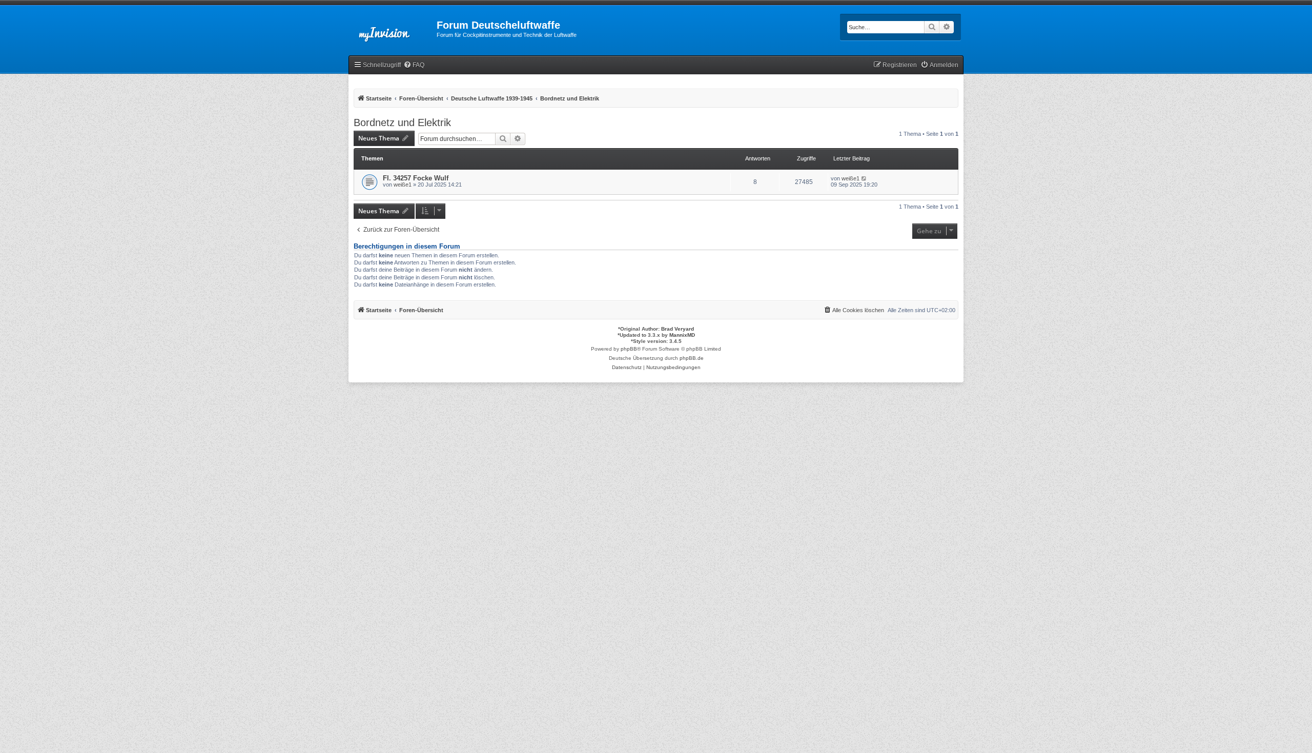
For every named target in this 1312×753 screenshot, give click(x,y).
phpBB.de (692, 358)
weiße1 (403, 184)
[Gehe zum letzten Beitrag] (864, 178)
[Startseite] (392, 28)
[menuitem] (413, 65)
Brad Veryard (677, 329)
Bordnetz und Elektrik (402, 122)
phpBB (629, 349)
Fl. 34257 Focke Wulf (415, 178)
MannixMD (682, 335)
